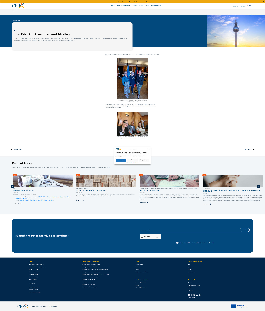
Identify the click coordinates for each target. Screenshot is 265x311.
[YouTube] (197, 295)
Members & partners (142, 280)
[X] (192, 295)
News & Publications (156, 5)
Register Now (149, 2)
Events (113, 5)
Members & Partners (138, 5)
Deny (132, 160)
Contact (243, 6)
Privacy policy (129, 162)
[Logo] (18, 6)
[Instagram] (200, 295)
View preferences (144, 160)
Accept (121, 160)
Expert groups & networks (90, 262)
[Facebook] (189, 295)
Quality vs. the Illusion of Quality (130, 2)
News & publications (195, 262)
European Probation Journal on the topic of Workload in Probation (36, 200)
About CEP (235, 6)
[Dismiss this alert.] (263, 2)
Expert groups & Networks (123, 5)
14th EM (46, 197)
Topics (147, 5)
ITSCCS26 (41, 197)
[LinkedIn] (195, 295)
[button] (148, 149)
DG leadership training (56, 197)
